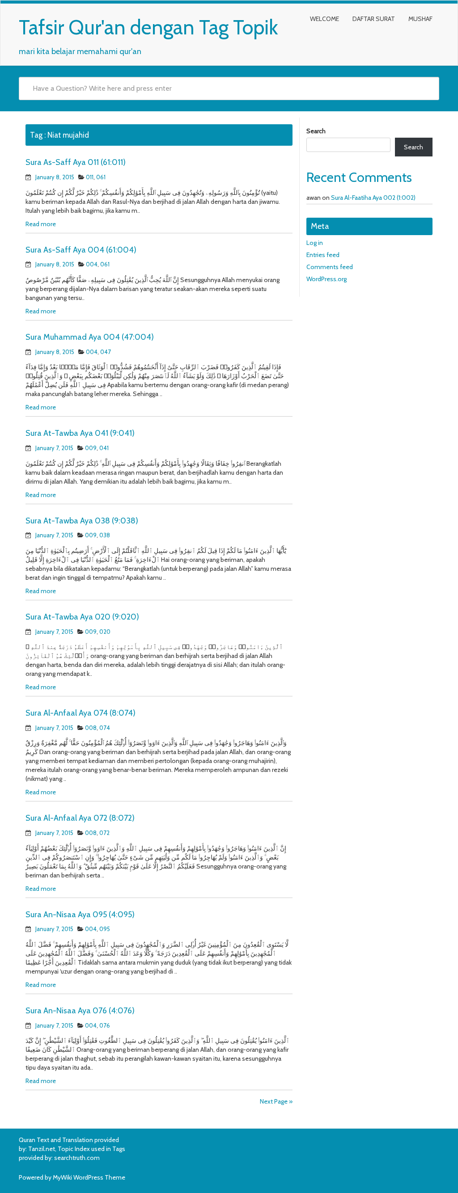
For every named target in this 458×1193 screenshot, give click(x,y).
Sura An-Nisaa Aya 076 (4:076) (80, 1011)
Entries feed (322, 255)
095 (104, 928)
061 (101, 177)
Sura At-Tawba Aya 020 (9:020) (82, 617)
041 (104, 447)
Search (316, 131)
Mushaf (420, 19)
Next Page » (276, 1101)
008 (91, 727)
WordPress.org (326, 279)
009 (91, 447)
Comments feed (329, 267)
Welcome (324, 19)
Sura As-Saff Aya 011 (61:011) (75, 162)
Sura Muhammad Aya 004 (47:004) (89, 337)
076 (104, 1025)
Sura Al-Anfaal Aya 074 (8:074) (80, 713)
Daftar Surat (373, 19)
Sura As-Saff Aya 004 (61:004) (80, 250)
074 (104, 727)
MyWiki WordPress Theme (89, 1177)
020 (104, 631)
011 (89, 177)
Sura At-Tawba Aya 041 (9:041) (80, 433)
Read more (40, 224)
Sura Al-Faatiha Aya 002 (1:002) (373, 198)
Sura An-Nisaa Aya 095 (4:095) (80, 914)
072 (104, 832)
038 (104, 535)
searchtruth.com (77, 1158)
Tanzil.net (41, 1149)
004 (92, 264)
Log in (314, 243)
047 (105, 351)
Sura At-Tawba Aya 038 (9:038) (81, 521)
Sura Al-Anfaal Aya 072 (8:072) (80, 818)
